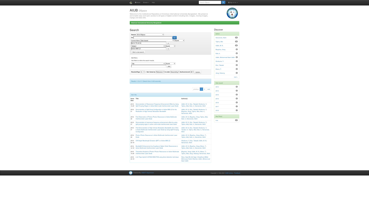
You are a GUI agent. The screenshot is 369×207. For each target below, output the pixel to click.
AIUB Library (229, 173)
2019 (217, 103)
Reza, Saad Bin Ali (187, 157)
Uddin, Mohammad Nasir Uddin (225, 57)
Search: (133, 35)
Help (153, 2)
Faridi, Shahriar (193, 159)
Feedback (237, 173)
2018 (217, 110)
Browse (145, 2)
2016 (217, 99)
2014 (217, 91)
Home (138, 2)
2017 (217, 106)
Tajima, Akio (185, 106)
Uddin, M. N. (185, 104)
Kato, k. (191, 106)
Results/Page (135, 72)
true (217, 120)
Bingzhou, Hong (186, 111)
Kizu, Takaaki (194, 104)
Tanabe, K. (184, 130)
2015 (217, 95)
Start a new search (138, 52)
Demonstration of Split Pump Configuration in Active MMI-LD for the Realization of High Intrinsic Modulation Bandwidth (156, 110)
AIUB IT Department (147, 173)
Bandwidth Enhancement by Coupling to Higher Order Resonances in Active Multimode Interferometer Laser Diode (157, 147)
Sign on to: (233, 2)
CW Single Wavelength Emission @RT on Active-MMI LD (153, 141)
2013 (217, 87)
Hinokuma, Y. (203, 104)
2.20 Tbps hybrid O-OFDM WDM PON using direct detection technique (157, 157)
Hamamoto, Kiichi (200, 106)
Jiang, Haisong (194, 153)
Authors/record (185, 72)
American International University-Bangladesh (146, 23)
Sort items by (151, 72)
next (208, 89)
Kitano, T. (203, 135)
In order (167, 72)
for (132, 37)
